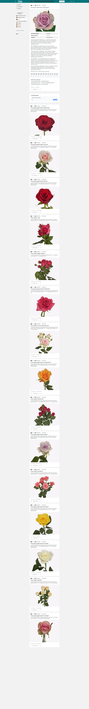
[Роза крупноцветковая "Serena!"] (44, 158)
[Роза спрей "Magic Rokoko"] (44, 266)
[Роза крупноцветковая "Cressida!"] (44, 628)
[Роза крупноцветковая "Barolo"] (44, 194)
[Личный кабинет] (73, 1)
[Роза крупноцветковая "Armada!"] (44, 557)
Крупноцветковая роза (45, 81)
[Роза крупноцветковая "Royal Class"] (44, 121)
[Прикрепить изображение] (32, 99)
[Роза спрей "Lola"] (44, 230)
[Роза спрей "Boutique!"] (44, 484)
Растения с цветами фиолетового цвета (47, 82)
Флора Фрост (38, 5)
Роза (33, 5)
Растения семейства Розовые (36, 81)
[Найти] (30, 1)
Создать (62, 1)
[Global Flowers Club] (20, 1)
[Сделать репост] (39, 89)
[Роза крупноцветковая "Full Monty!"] (44, 302)
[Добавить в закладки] (41, 89)
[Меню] (15, 1)
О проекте (18, 30)
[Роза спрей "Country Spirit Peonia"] (44, 339)
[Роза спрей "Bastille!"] (44, 593)
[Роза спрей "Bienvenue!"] (44, 412)
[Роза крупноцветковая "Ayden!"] (44, 448)
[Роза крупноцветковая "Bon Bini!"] (44, 520)
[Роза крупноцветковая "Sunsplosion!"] (44, 376)
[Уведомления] (71, 1)
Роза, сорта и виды (45, 84)
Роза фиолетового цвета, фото (36, 84)
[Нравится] (32, 89)
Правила (22, 30)
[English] (18, 33)
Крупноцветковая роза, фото (35, 82)
